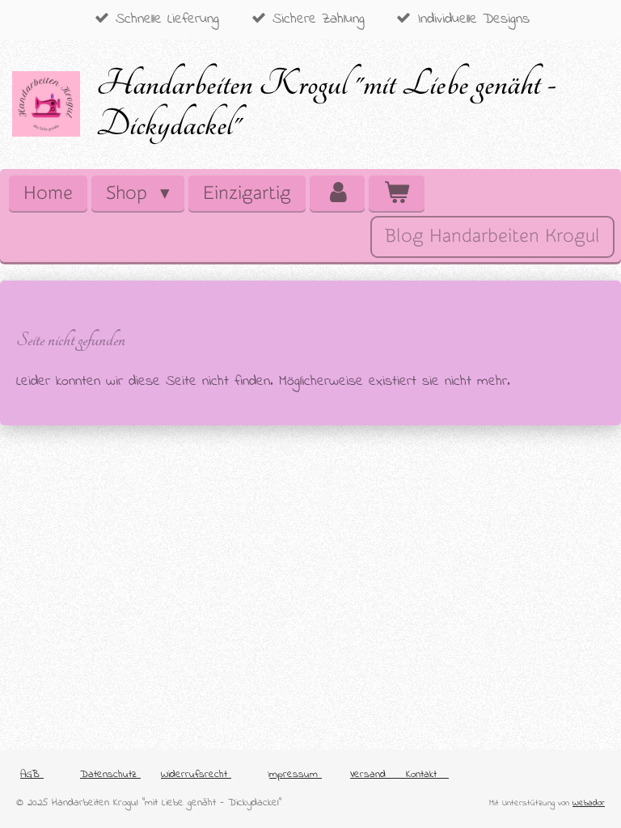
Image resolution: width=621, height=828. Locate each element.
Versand (368, 774)
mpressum (295, 774)
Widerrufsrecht (196, 774)
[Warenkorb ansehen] (396, 193)
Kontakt (427, 774)
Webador (588, 802)
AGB (32, 774)
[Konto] (337, 193)
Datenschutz (110, 774)
